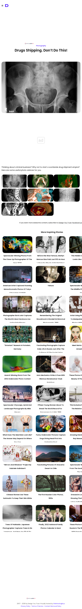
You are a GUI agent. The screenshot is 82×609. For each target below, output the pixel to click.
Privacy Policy (25, 606)
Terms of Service (37, 606)
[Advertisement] (41, 29)
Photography (41, 46)
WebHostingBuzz (59, 604)
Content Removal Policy (52, 606)
